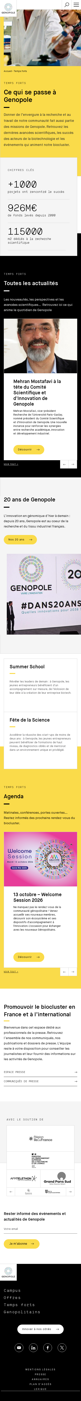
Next (73, 464)
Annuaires (40, 1379)
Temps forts (19, 1305)
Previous (64, 464)
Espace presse (14, 1072)
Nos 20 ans (16, 539)
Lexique (40, 1389)
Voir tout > (11, 464)
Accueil (8, 71)
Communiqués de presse (21, 1081)
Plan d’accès (41, 1384)
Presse (40, 1375)
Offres (12, 1298)
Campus (12, 1291)
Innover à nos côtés (37, 1329)
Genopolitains (22, 1312)
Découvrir (25, 449)
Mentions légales (40, 1370)
